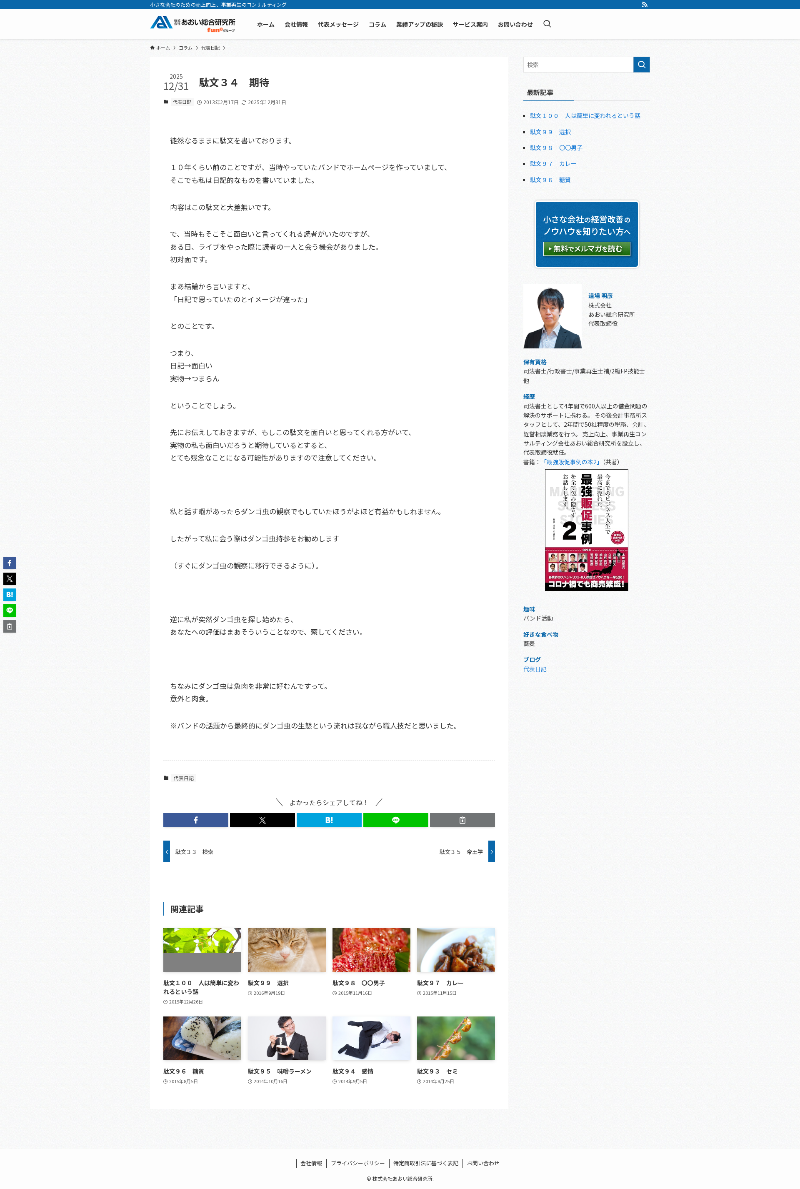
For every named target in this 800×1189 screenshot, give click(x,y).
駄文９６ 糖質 (550, 179)
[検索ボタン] (547, 24)
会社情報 (311, 1163)
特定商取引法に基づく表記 (425, 1163)
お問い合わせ (483, 1163)
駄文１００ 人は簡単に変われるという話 (585, 115)
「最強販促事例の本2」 (571, 462)
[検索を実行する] (641, 65)
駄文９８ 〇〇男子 (556, 147)
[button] (195, 820)
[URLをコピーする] (462, 820)
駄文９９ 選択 (550, 132)
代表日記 (182, 101)
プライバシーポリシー (358, 1163)
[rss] (644, 4)
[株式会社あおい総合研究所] (192, 24)
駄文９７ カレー (553, 163)
